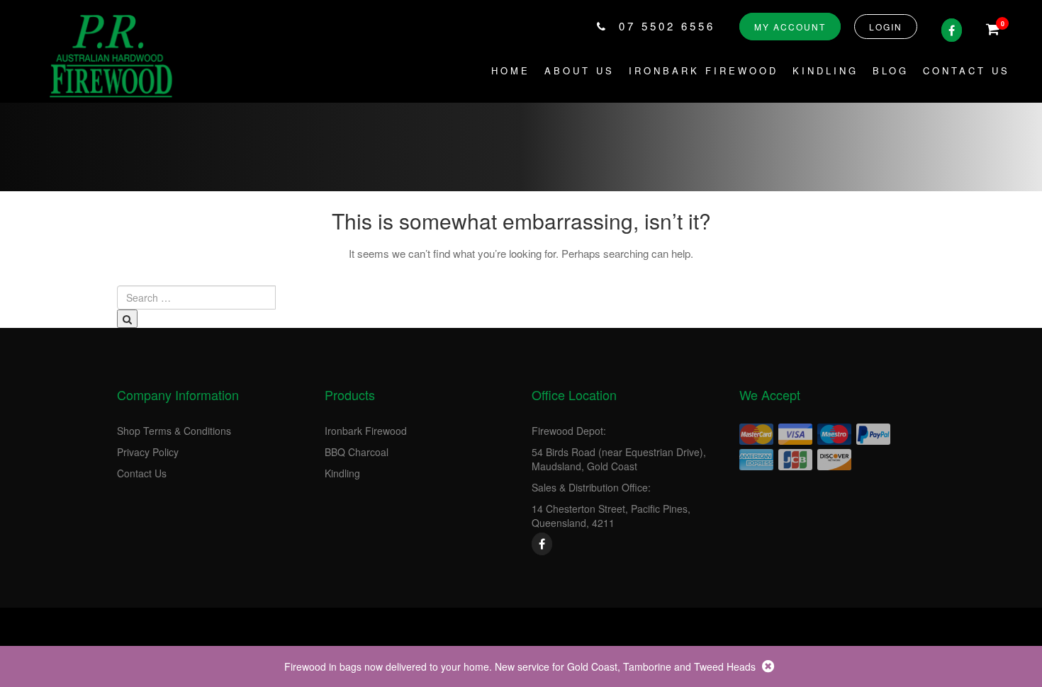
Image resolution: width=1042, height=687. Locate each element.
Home (510, 70)
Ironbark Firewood (703, 70)
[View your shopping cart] (992, 30)
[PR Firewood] (113, 54)
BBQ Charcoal (356, 452)
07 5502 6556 (667, 25)
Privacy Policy (148, 452)
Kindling (825, 70)
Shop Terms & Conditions (174, 431)
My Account (790, 27)
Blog (891, 70)
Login (885, 27)
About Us (579, 70)
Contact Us (966, 70)
